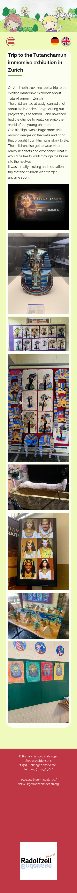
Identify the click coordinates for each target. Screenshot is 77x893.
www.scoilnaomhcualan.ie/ (39, 779)
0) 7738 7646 (45, 769)
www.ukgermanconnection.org (38, 784)
